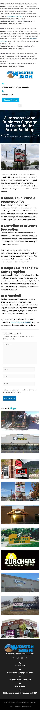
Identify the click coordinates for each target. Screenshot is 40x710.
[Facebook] (13, 658)
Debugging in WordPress (14, 16)
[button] (10, 100)
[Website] (19, 384)
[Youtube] (22, 658)
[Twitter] (18, 658)
